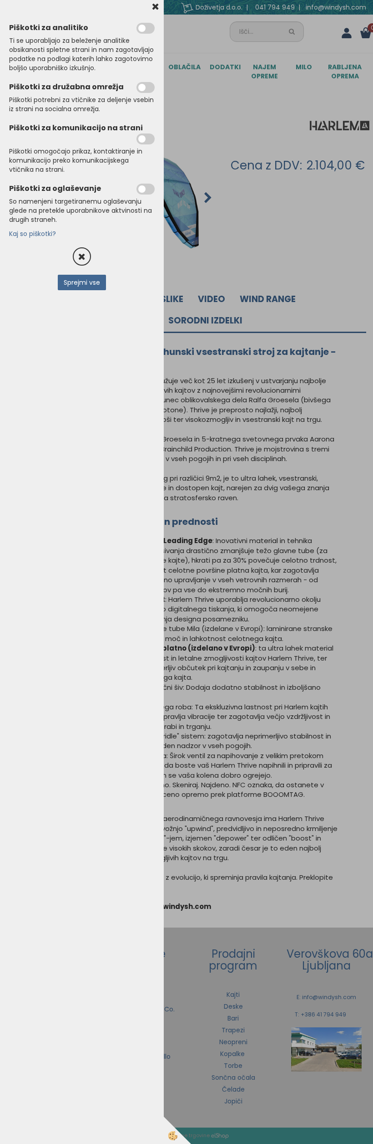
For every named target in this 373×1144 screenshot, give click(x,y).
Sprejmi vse (82, 282)
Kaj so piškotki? (32, 233)
